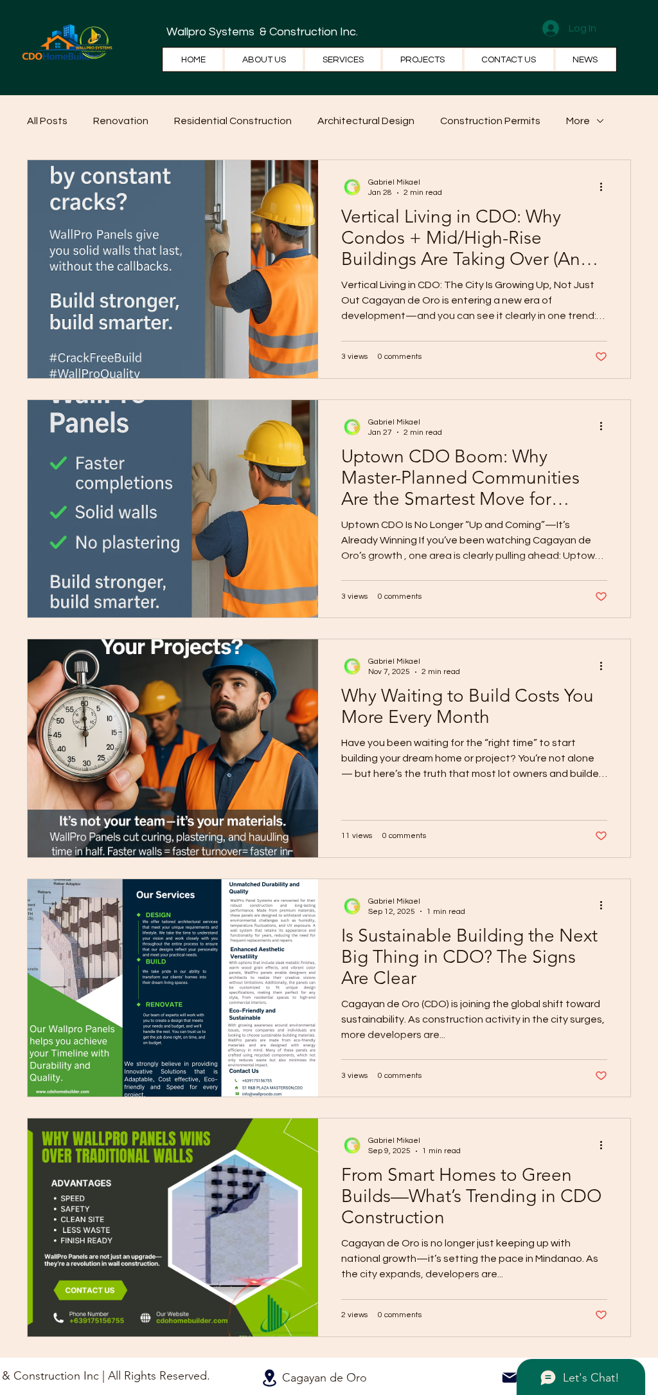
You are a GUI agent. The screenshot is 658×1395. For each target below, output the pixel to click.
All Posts (47, 121)
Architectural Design (365, 121)
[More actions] (605, 186)
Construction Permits (490, 121)
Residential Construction (233, 121)
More (578, 121)
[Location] (269, 1378)
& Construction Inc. (307, 32)
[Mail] (509, 1377)
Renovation (120, 121)
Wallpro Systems (211, 32)
